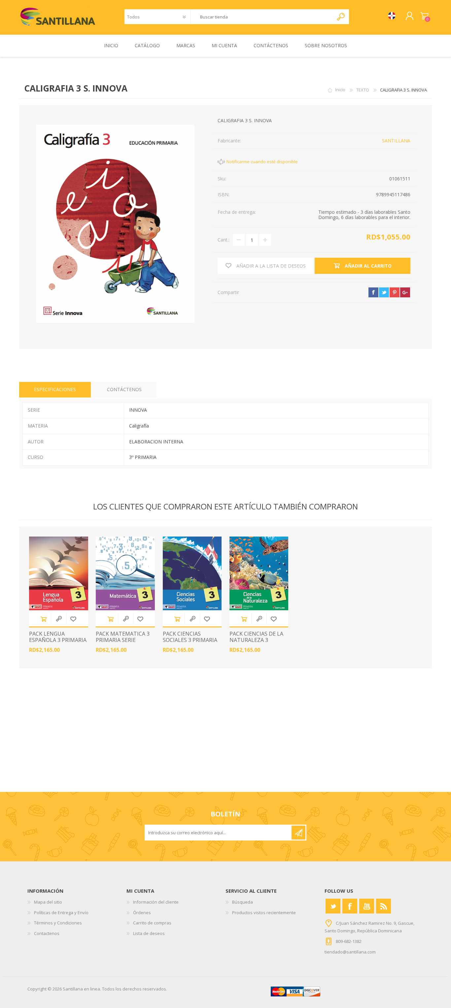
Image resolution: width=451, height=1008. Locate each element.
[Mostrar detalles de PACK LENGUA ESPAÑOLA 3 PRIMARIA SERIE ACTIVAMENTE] (58, 573)
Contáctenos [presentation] (124, 389)
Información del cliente (156, 902)
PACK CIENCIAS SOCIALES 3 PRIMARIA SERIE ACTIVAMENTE (190, 640)
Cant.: (223, 240)
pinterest (394, 292)
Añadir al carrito (43, 619)
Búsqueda (242, 902)
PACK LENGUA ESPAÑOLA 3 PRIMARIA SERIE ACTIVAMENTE (58, 640)
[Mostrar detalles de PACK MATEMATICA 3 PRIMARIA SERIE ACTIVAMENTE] (125, 573)
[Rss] (383, 906)
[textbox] (261, 16)
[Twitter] (333, 906)
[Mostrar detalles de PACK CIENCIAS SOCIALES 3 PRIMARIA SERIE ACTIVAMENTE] (192, 573)
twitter (384, 292)
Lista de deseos (149, 933)
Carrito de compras (424, 16)
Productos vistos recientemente (264, 912)
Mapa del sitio (48, 902)
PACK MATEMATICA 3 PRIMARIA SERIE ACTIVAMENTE (123, 640)
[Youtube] (366, 906)
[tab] (55, 389)
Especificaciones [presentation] (55, 389)
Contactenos (46, 933)
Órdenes (142, 912)
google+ (405, 292)
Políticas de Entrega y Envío (61, 912)
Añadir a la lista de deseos (73, 619)
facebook (373, 292)
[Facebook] (349, 906)
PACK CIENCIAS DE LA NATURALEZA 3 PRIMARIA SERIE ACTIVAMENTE (256, 643)
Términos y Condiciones (58, 923)
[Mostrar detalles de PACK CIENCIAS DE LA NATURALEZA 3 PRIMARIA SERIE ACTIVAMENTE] (259, 573)
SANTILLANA (396, 140)
